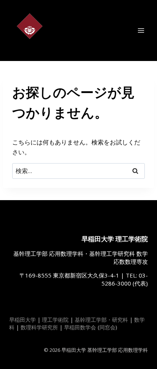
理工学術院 (55, 319)
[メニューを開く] (141, 30)
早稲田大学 (22, 319)
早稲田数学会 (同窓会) (90, 327)
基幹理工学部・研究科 (101, 319)
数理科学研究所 (39, 327)
